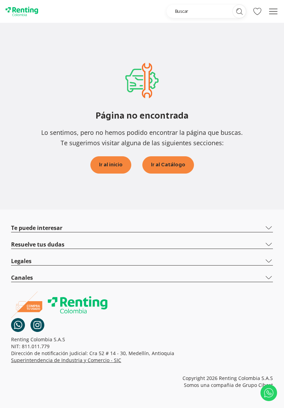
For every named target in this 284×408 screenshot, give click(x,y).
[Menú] (273, 11)
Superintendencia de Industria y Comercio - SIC (66, 360)
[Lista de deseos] (257, 11)
